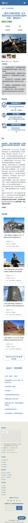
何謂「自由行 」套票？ (11, 376)
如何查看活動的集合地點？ (12, 395)
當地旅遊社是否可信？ (11, 409)
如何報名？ (8, 391)
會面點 (4, 207)
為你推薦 (20, 30)
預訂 (20, 26)
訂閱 (19, 508)
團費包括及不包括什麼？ (12, 399)
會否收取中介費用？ (10, 386)
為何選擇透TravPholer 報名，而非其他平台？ (14, 381)
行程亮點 (7, 26)
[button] (24, 3)
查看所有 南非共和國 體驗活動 (14, 358)
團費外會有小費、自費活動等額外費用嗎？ (14, 404)
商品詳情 (7, 30)
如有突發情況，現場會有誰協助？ (14, 413)
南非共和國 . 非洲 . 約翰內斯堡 (11, 61)
